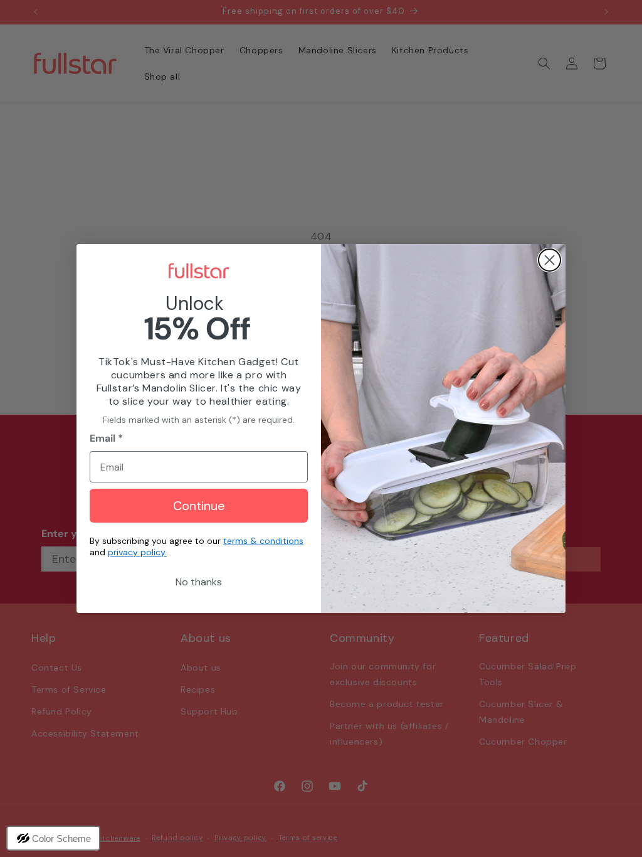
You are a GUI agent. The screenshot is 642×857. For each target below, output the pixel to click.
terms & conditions (263, 540)
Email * (106, 438)
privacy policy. (137, 552)
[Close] (549, 260)
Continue (199, 506)
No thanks (199, 581)
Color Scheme (61, 838)
